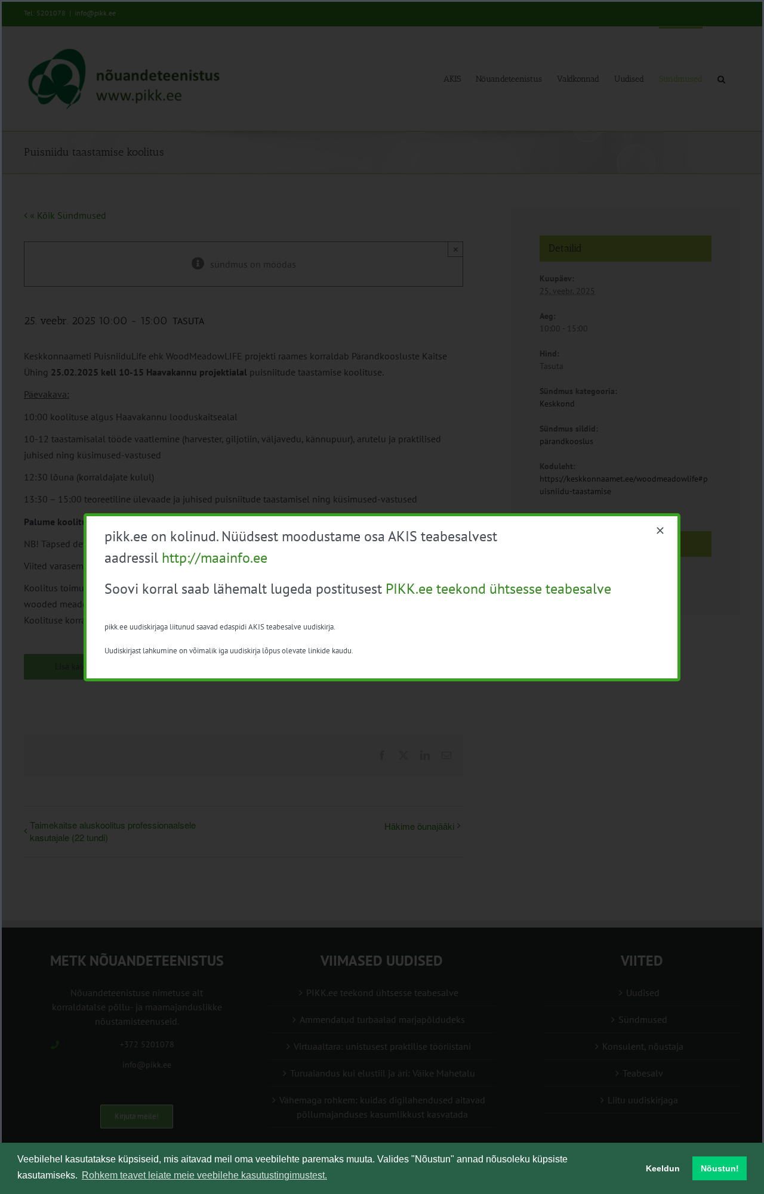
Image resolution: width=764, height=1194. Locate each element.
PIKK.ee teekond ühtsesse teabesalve (498, 588)
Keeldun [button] (663, 1168)
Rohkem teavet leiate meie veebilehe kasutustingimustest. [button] (204, 1175)
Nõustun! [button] (720, 1168)
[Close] (660, 530)
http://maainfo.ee (214, 557)
